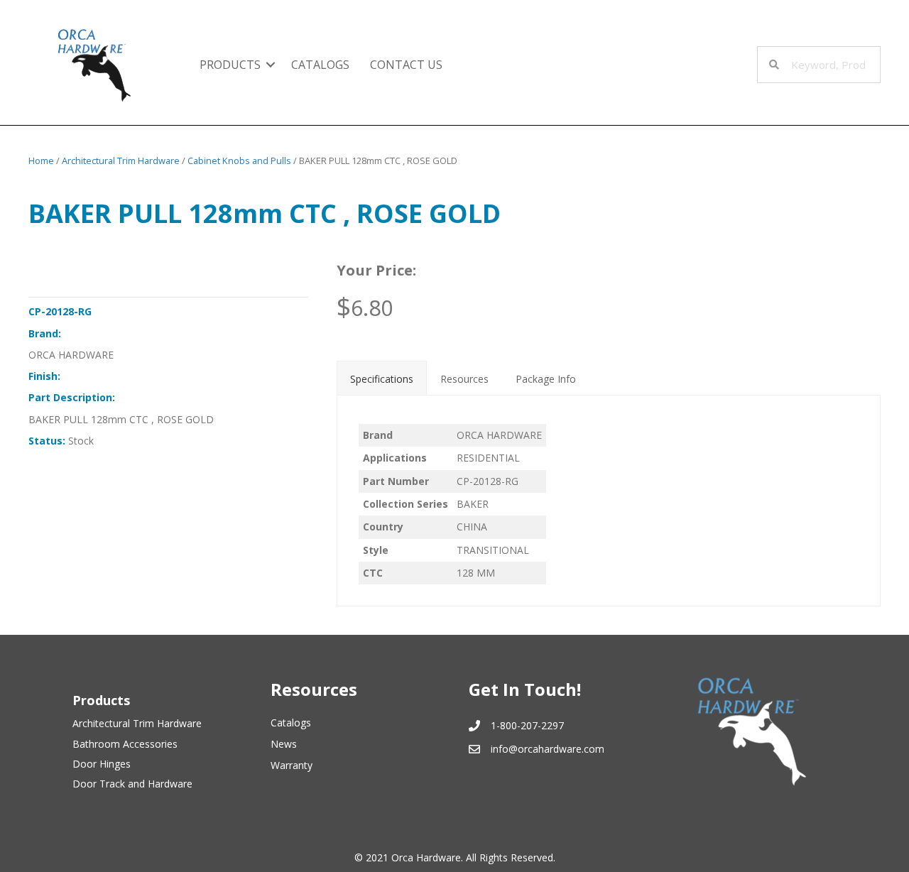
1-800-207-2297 (527, 725)
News (284, 744)
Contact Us (406, 64)
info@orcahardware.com (547, 749)
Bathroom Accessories (125, 744)
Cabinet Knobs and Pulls (239, 160)
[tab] (382, 378)
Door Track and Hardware (132, 783)
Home (41, 160)
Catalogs (320, 64)
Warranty (291, 765)
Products (230, 64)
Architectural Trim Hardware (121, 160)
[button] (271, 64)
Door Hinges (101, 763)
